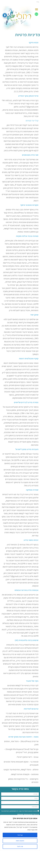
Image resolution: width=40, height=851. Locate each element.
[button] (36, 9)
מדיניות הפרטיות (28, 814)
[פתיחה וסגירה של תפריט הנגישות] (4, 15)
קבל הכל (20, 835)
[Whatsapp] (36, 14)
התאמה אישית (20, 841)
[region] (20, 833)
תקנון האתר (20, 814)
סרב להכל (20, 846)
